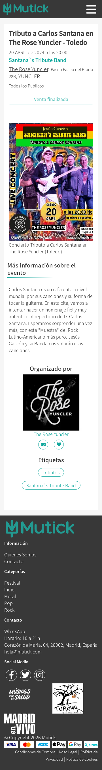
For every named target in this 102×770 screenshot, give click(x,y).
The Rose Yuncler (28, 69)
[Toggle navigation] (91, 9)
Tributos (51, 472)
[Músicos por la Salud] (19, 694)
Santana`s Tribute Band (51, 485)
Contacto (14, 561)
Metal (10, 596)
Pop (8, 603)
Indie (9, 589)
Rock (9, 609)
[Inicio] (30, 9)
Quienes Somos (20, 554)
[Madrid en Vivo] (67, 697)
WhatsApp (14, 631)
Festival (12, 582)
